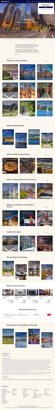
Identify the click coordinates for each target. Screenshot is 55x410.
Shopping (19, 39)
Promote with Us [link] (25, 395)
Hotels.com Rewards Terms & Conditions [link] (37, 397)
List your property (38, 1)
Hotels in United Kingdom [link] (5, 401)
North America (4, 376)
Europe (30, 379)
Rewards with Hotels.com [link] (47, 394)
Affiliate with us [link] (25, 391)
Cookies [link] (35, 393)
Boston (7, 39)
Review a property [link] (14, 394)
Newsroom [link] (24, 392)
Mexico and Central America (37, 379)
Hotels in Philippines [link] (4, 390)
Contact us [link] (13, 393)
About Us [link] (45, 390)
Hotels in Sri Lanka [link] (4, 400)
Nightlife (23, 39)
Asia (6, 379)
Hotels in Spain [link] (3, 397)
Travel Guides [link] (46, 393)
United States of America (6, 358)
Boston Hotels (32, 39)
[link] (46, 13)
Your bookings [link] (14, 390)
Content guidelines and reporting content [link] (38, 395)
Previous (43, 125)
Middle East (45, 379)
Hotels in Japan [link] (4, 393)
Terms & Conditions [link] (36, 390)
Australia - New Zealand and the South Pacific (15, 379)
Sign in (52, 1)
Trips (47, 1)
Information (27, 39)
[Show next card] (52, 296)
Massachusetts (5, 354)
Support (44, 1)
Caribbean (26, 379)
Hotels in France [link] (4, 394)
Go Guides (3, 39)
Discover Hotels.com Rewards (46, 9)
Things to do (11, 39)
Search (49, 314)
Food (15, 39)
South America (50, 379)
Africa (3, 379)
